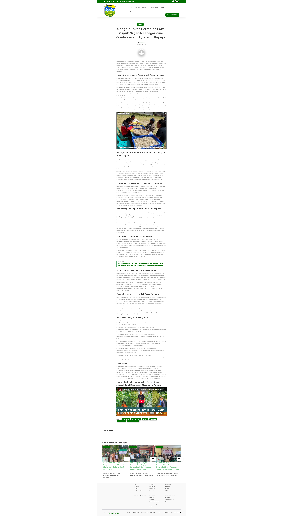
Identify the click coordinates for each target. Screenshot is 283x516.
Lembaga (144, 7)
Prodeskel (167, 486)
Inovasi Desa (152, 488)
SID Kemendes (168, 490)
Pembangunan (154, 7)
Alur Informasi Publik (138, 490)
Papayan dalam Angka (134, 11)
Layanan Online (172, 15)
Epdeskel (167, 488)
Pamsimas (151, 497)
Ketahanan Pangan (153, 504)
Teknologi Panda (116, 513)
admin (143, 42)
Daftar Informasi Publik (139, 493)
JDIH (166, 501)
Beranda (130, 7)
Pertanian (121, 421)
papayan (153, 419)
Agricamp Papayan (169, 499)
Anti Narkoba (152, 495)
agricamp (126, 419)
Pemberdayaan (152, 490)
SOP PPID (136, 488)
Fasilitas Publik (168, 493)
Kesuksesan (136, 419)
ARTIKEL (140, 24)
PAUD (150, 506)
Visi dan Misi (136, 486)
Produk (162, 7)
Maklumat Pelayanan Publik (140, 495)
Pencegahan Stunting (154, 501)
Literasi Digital (152, 493)
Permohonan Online (170, 495)
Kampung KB (152, 486)
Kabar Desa (137, 7)
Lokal (145, 419)
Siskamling (151, 499)
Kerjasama (167, 497)
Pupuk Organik (133, 421)
